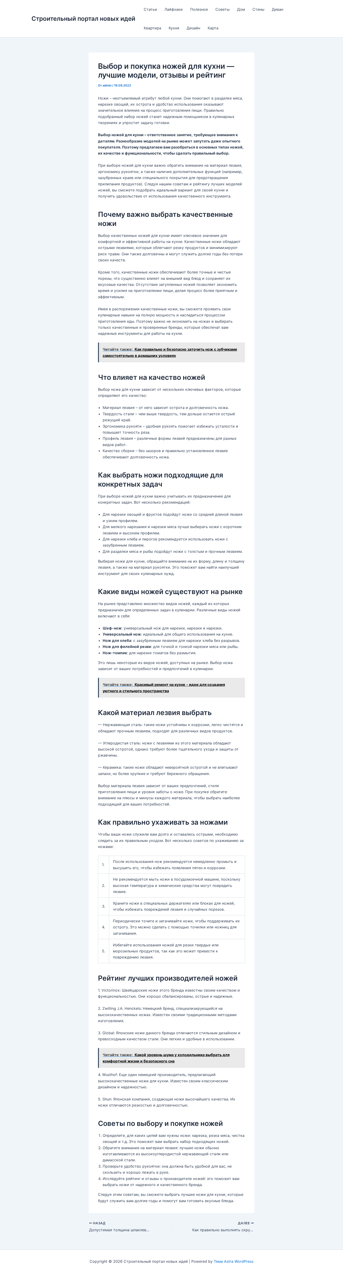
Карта (213, 28)
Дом (241, 9)
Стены (258, 9)
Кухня (174, 28)
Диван (277, 9)
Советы (222, 9)
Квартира (152, 28)
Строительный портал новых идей (83, 18)
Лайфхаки (173, 9)
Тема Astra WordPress (233, 1261)
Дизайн (193, 28)
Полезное (199, 9)
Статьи (150, 9)
